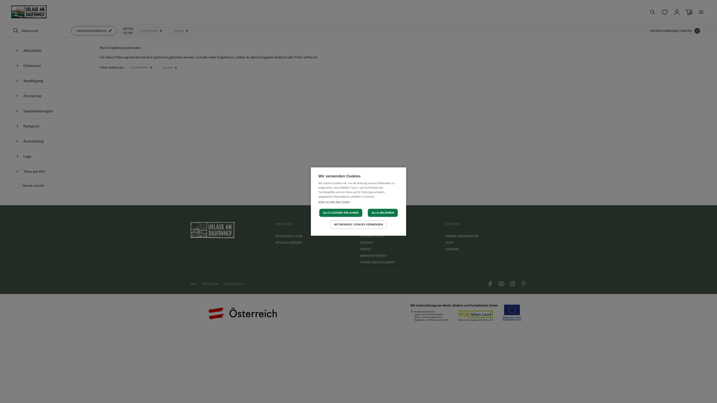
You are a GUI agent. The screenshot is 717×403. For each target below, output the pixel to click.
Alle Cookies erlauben (340, 212)
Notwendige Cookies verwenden (358, 224)
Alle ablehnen (383, 212)
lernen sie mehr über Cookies (334, 202)
